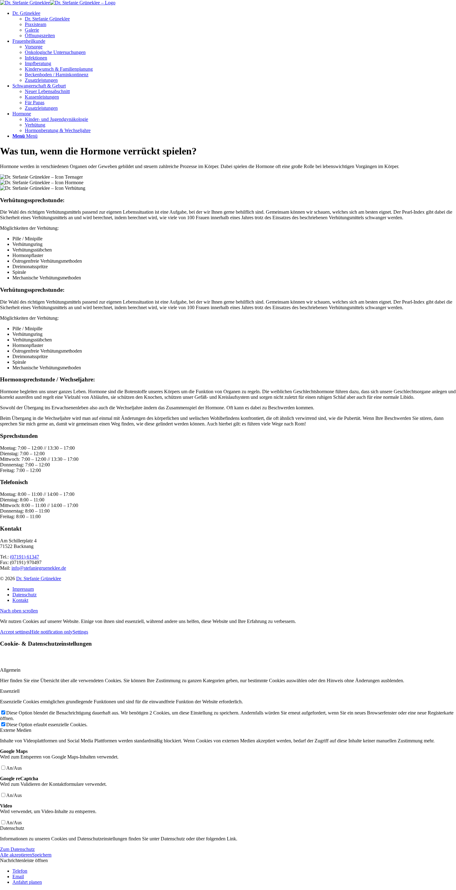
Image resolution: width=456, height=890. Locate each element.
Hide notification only (51, 631)
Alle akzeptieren (16, 854)
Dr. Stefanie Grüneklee (38, 578)
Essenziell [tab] (10, 691)
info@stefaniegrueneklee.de (38, 568)
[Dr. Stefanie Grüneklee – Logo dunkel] (57, 2)
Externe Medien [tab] (15, 730)
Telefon (19, 871)
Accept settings (15, 631)
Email (18, 876)
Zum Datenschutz (17, 849)
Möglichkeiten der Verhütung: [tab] (29, 228)
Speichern (41, 854)
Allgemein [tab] (10, 670)
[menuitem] (234, 24)
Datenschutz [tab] (12, 828)
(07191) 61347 (24, 556)
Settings (80, 631)
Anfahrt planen (27, 882)
